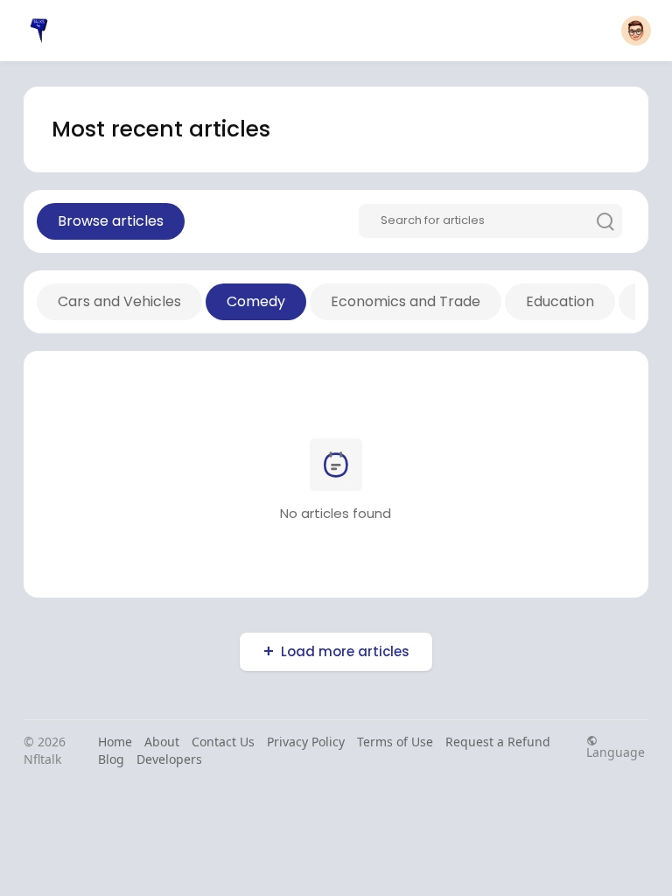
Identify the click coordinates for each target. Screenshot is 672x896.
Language (615, 751)
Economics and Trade (405, 301)
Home (115, 741)
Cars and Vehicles (119, 301)
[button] (636, 30)
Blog (111, 759)
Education (560, 301)
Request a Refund (497, 741)
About (161, 741)
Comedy (256, 301)
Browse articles (111, 221)
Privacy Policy (306, 741)
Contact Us (223, 741)
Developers (169, 759)
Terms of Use (395, 741)
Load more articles (345, 651)
